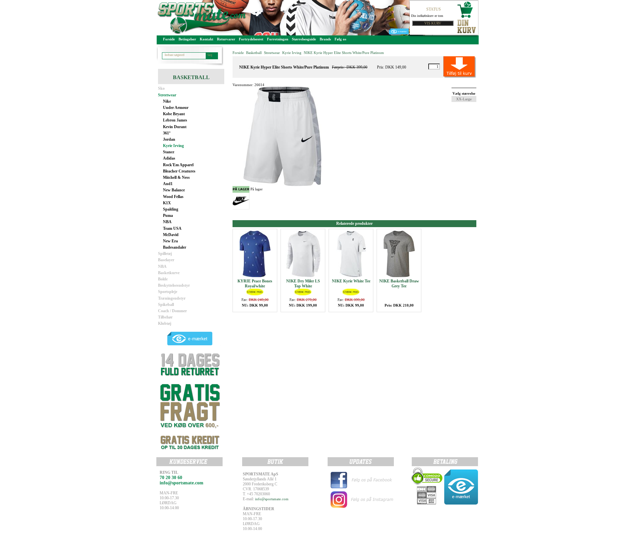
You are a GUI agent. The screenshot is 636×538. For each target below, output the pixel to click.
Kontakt (206, 39)
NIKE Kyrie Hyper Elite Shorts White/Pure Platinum (344, 53)
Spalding (170, 209)
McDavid (171, 234)
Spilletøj (165, 253)
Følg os (340, 39)
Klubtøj (164, 323)
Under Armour (175, 107)
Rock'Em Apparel (178, 165)
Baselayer (166, 260)
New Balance (174, 190)
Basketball (254, 53)
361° (167, 133)
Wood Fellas (173, 196)
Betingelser (187, 39)
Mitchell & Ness (176, 177)
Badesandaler (174, 247)
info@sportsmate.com (272, 499)
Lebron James (175, 120)
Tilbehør (165, 317)
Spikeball (166, 304)
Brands (325, 39)
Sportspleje (167, 291)
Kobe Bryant (174, 114)
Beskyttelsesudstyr (174, 285)
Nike (167, 101)
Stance (168, 152)
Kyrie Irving (173, 145)
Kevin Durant (174, 126)
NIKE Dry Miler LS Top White (303, 283)
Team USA (172, 228)
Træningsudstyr (172, 298)
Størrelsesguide (304, 39)
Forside (169, 39)
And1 (168, 183)
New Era (170, 241)
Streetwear (167, 95)
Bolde (163, 279)
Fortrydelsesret (251, 39)
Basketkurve (169, 272)
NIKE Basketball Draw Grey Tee (399, 283)
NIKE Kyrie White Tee (351, 281)
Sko (161, 88)
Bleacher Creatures (179, 171)
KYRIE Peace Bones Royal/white (255, 283)
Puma (168, 215)
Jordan (169, 139)
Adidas (169, 158)
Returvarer (226, 39)
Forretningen (277, 39)
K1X (167, 203)
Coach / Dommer (172, 311)
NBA (167, 222)
